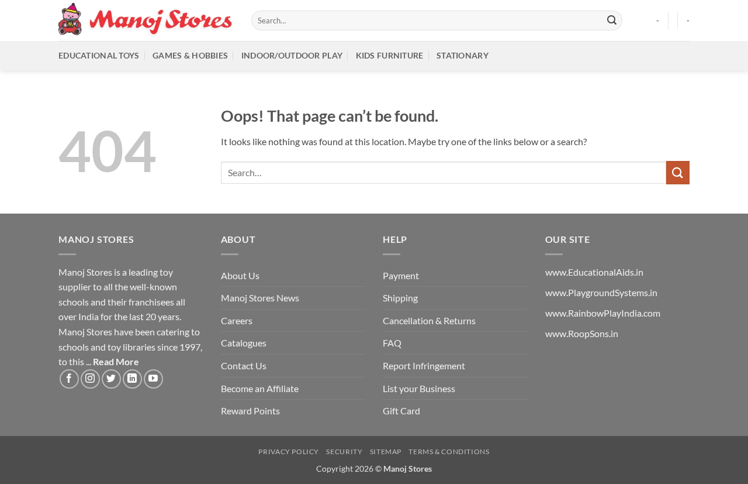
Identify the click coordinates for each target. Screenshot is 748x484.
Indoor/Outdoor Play (291, 55)
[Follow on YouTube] (153, 379)
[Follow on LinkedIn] (132, 379)
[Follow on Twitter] (111, 379)
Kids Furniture (390, 55)
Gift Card (401, 410)
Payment (401, 275)
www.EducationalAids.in (594, 271)
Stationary (463, 55)
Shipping (400, 297)
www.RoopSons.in (581, 333)
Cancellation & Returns (429, 320)
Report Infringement (424, 365)
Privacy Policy (288, 451)
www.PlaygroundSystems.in (601, 292)
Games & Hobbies (190, 55)
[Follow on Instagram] (90, 379)
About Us (240, 275)
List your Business (419, 388)
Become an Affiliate (260, 388)
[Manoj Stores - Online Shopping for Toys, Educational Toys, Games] (146, 20)
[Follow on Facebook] (69, 379)
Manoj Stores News (260, 297)
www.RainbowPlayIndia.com (602, 312)
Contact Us (243, 365)
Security (344, 451)
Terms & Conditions (448, 451)
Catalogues (243, 342)
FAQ (392, 342)
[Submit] (612, 20)
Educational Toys (99, 55)
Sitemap (385, 451)
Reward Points (250, 410)
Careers (236, 320)
